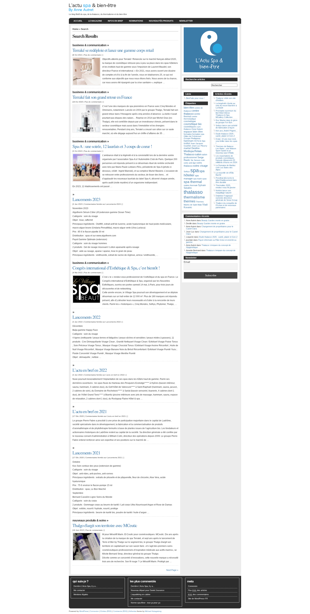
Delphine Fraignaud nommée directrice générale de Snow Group (226, 198)
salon (198, 154)
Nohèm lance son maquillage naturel (223, 191)
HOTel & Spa (199, 141)
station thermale (191, 185)
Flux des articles (197, 590)
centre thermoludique (190, 117)
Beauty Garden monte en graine (215, 220)
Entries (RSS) (106, 611)
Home (75, 29)
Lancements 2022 (86, 317)
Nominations (136, 21)
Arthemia (132, 611)
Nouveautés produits (161, 21)
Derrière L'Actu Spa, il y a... (142, 586)
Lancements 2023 (86, 199)
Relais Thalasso (193, 153)
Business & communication (89, 45)
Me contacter (79, 590)
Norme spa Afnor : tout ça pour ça (145, 603)
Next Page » (172, 570)
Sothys (187, 171)
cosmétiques (190, 126)
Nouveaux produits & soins (89, 520)
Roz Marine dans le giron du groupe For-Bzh (226, 121)
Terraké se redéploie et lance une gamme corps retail (113, 50)
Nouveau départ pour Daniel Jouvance (147, 590)
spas (204, 179)
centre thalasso (191, 112)
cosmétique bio (192, 124)
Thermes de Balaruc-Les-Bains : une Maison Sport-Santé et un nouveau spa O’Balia (226, 149)
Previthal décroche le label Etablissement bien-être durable (226, 180)
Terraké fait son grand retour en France (102, 97)
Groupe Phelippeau (192, 138)
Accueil (78, 21)
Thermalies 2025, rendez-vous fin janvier (226, 186)
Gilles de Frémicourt (192, 136)
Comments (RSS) (120, 611)
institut (187, 143)
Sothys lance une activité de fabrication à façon (226, 126)
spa (194, 170)
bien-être (189, 107)
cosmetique (190, 121)
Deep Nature (197, 129)
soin (203, 160)
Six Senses (196, 160)
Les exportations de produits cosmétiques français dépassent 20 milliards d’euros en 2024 (226, 159)
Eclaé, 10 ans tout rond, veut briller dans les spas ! (226, 141)
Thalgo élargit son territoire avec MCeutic (104, 525)
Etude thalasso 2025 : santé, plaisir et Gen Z (225, 135)
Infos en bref (115, 21)
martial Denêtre (191, 148)
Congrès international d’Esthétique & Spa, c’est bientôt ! (116, 268)
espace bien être (193, 131)
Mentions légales (81, 594)
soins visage (200, 165)
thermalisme (194, 197)
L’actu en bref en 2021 (89, 411)
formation (188, 134)
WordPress (83, 611)
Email (187, 261)
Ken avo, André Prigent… (227, 131)
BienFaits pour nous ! (195, 98)
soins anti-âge (190, 163)
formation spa (198, 134)
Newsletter (186, 21)
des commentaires (198, 594)
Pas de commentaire (92, 55)
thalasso (193, 192)
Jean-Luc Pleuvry (199, 146)
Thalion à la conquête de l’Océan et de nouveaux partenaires (226, 205)
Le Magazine (95, 21)
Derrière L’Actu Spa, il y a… (85, 586)
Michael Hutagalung (153, 611)
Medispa (189, 151)
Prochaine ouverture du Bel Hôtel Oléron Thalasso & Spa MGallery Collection (226, 114)
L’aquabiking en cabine (140, 594)
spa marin (197, 179)
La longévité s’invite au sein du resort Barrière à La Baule (226, 105)
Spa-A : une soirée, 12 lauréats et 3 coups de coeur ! (112, 146)
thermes (189, 201)
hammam (188, 140)
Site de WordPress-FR (198, 598)
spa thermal (193, 182)
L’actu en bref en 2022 (89, 370)
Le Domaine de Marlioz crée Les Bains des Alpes (226, 167)
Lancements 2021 (86, 453)
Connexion (192, 586)
